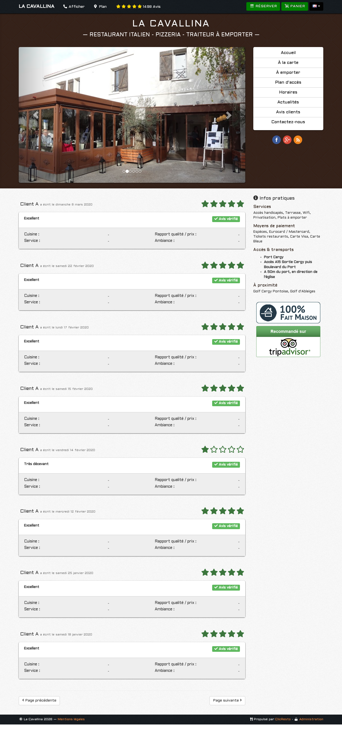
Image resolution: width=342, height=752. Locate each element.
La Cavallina (171, 24)
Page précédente (40, 700)
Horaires (288, 92)
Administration (311, 719)
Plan (102, 7)
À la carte (288, 63)
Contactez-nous (288, 122)
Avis (152, 7)
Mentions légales (71, 719)
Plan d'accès (288, 82)
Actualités (288, 102)
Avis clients (288, 112)
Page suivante (226, 700)
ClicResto (283, 719)
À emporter (288, 73)
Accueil (288, 53)
